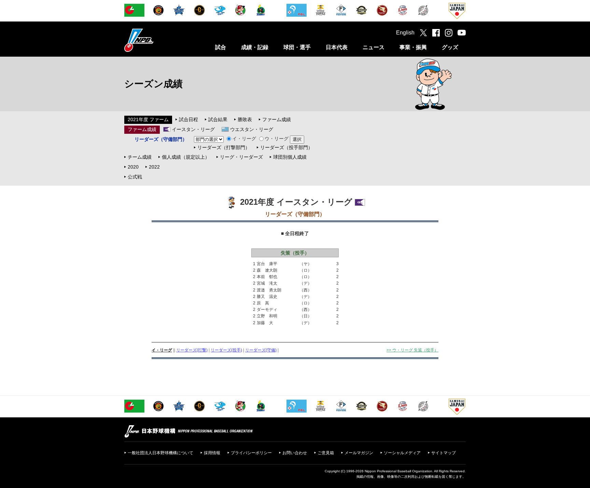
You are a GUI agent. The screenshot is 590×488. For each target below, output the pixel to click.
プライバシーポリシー (251, 452)
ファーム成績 (276, 119)
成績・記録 (254, 47)
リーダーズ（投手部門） (286, 147)
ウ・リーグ (277, 138)
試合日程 (188, 119)
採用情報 (212, 452)
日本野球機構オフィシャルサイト (156, 40)
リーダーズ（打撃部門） (223, 147)
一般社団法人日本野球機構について (160, 452)
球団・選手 (297, 47)
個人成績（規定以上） (186, 157)
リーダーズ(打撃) (192, 350)
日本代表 (337, 47)
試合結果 (217, 119)
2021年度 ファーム (148, 119)
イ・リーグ (244, 138)
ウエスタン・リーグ (251, 129)
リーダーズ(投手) (226, 350)
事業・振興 (413, 47)
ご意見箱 (326, 452)
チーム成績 (140, 157)
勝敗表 (245, 119)
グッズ (450, 47)
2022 (154, 167)
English (405, 32)
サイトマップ (443, 452)
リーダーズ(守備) (261, 350)
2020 (133, 167)
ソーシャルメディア (402, 452)
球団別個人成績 (290, 157)
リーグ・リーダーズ (241, 157)
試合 (220, 47)
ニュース (373, 47)
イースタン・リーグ (193, 129)
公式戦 (135, 177)
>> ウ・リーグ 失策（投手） (412, 350)
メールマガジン (359, 452)
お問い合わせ (294, 452)
